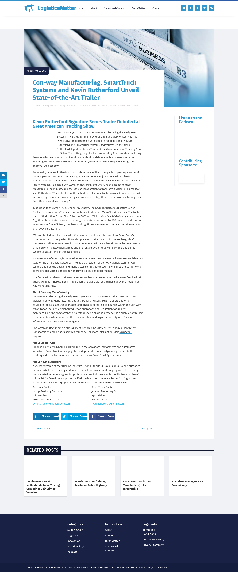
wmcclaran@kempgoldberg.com (52, 403)
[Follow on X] (190, 8)
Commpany (161, 567)
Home (80, 8)
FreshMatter (138, 8)
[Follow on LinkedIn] (183, 8)
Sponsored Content (114, 8)
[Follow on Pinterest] (204, 8)
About (93, 8)
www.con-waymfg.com (67, 321)
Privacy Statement (153, 545)
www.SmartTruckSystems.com (104, 355)
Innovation (73, 541)
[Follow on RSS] (211, 8)
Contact (156, 8)
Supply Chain (75, 529)
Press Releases (36, 71)
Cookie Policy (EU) (153, 539)
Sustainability (75, 546)
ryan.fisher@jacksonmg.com (108, 403)
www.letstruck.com (116, 382)
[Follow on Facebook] (197, 8)
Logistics (72, 535)
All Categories (34, 22)
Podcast (61, 22)
